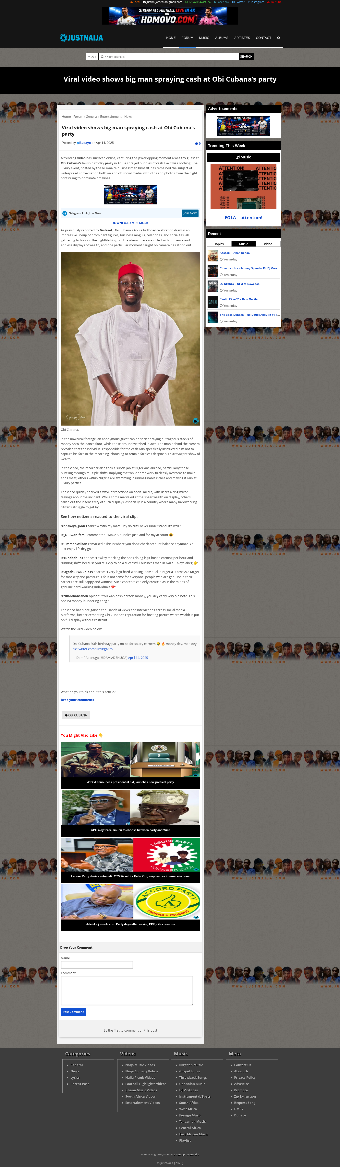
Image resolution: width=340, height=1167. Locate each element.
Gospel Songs (189, 1071)
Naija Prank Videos (140, 1077)
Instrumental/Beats (195, 1096)
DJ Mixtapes (188, 1090)
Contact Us (242, 1065)
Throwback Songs (193, 1077)
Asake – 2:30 (228, 299)
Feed (136, 2)
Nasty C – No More (232, 252)
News (74, 1071)
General (76, 1065)
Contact (263, 38)
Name (65, 958)
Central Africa (190, 1128)
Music (204, 38)
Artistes (242, 38)
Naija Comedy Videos (141, 1071)
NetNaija (193, 1154)
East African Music (193, 1134)
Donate (240, 1115)
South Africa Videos (140, 1096)
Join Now (190, 213)
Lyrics (74, 1077)
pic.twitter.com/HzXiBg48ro (92, 649)
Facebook (222, 2)
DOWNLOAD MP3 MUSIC (130, 223)
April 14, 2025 (138, 658)
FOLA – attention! (243, 217)
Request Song (244, 1103)
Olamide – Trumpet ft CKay (238, 283)
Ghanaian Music (192, 1084)
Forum (187, 38)
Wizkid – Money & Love (235, 314)
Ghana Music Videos (141, 1090)
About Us (241, 1071)
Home (171, 38)
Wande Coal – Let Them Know (240, 268)
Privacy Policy (245, 1077)
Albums (221, 38)
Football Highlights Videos (145, 1084)
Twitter (240, 2)
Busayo (85, 142)
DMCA (239, 1109)
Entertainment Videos (142, 1103)
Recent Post (79, 1084)
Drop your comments (77, 700)
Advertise (241, 1084)
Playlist (185, 1140)
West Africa (188, 1109)
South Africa (189, 1103)
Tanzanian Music (192, 1121)
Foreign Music (190, 1115)
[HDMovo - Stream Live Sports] (170, 23)
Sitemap (179, 1154)
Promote (241, 1090)
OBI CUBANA (77, 715)
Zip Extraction (245, 1096)
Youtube (276, 2)
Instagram (257, 2)
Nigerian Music (191, 1065)
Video (268, 244)
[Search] (278, 37)
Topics (219, 244)
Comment (68, 973)
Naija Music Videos (140, 1065)
